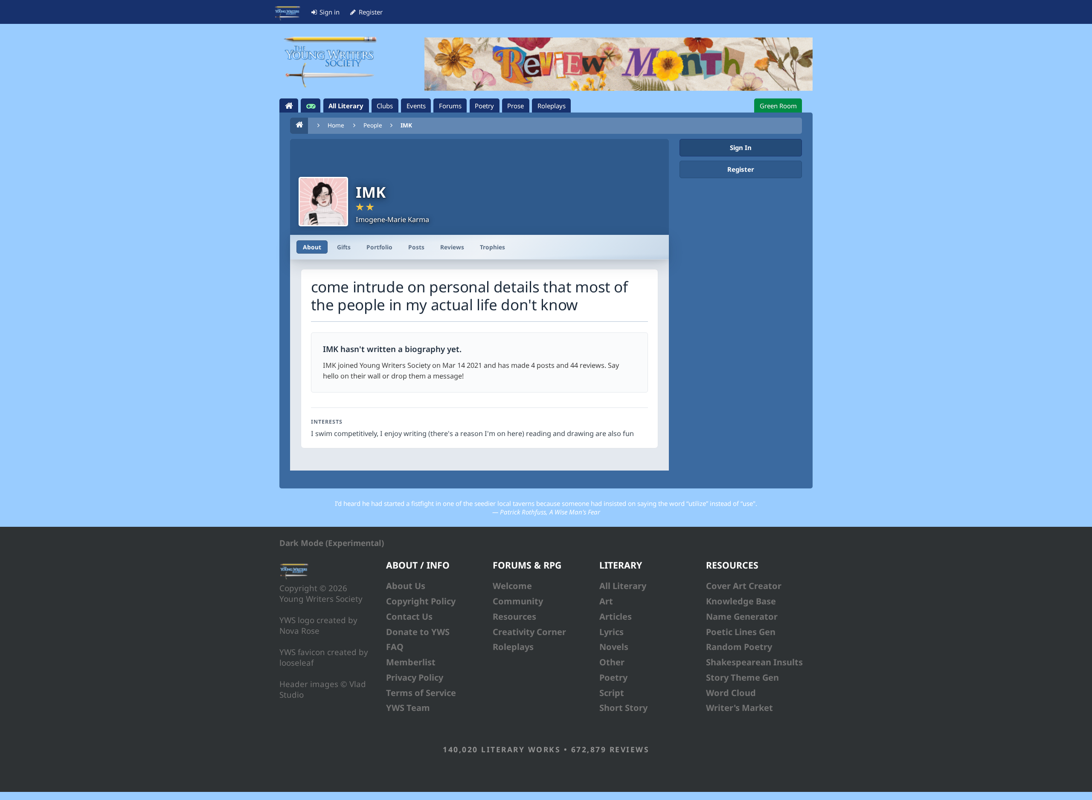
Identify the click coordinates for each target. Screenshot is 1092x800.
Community (518, 601)
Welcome (512, 586)
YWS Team (408, 707)
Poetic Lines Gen (740, 632)
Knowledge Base (741, 601)
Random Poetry (739, 647)
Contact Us (409, 616)
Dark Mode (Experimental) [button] (331, 542)
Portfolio (379, 247)
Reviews (452, 247)
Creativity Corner (529, 632)
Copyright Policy (421, 601)
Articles (615, 616)
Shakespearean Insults (754, 662)
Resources (514, 616)
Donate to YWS (418, 632)
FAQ (395, 647)
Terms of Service (421, 693)
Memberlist (411, 662)
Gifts (344, 247)
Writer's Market (739, 707)
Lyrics (611, 632)
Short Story (623, 707)
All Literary (622, 586)
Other (611, 662)
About (312, 247)
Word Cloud (731, 693)
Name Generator (742, 616)
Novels (613, 647)
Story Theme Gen (742, 677)
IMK (406, 125)
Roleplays (513, 647)
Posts (416, 247)
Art (606, 601)
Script (611, 693)
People (372, 125)
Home (336, 125)
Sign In (741, 147)
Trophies (492, 247)
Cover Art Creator (743, 586)
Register (740, 169)
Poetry (613, 677)
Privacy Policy (414, 677)
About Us (405, 586)
